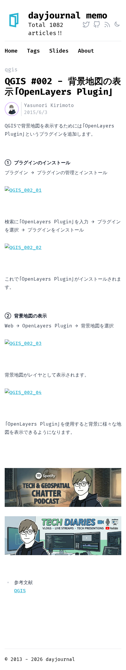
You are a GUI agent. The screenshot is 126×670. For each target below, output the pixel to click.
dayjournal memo (67, 15)
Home (11, 51)
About (86, 51)
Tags (33, 51)
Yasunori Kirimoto (49, 105)
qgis (11, 69)
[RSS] (107, 24)
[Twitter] (86, 24)
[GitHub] (96, 24)
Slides (59, 51)
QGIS (20, 591)
